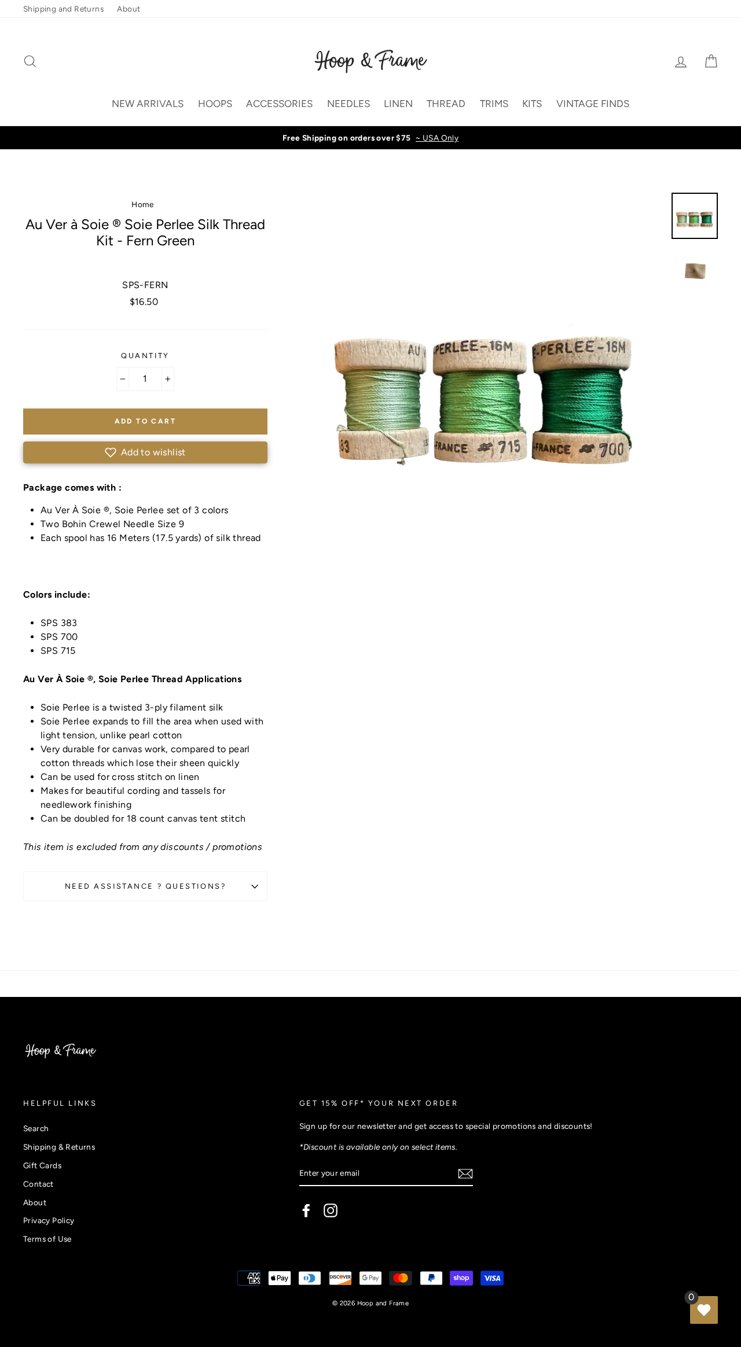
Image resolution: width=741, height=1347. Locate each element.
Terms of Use (47, 1238)
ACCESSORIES (279, 103)
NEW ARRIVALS (148, 103)
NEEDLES (348, 103)
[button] (145, 452)
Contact (38, 1183)
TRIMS (494, 103)
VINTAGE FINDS (592, 103)
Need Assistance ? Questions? (145, 886)
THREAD (446, 103)
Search (36, 1128)
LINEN (398, 103)
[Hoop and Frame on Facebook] (306, 1210)
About (128, 8)
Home (142, 204)
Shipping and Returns (63, 8)
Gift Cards (42, 1165)
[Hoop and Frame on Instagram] (331, 1210)
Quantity (145, 355)
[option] (370, 137)
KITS (532, 103)
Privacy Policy (49, 1220)
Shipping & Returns (59, 1146)
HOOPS (215, 103)
